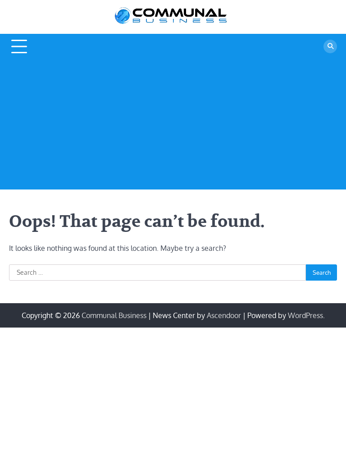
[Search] (330, 46)
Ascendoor (224, 315)
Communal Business (114, 315)
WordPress (305, 315)
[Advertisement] (173, 126)
